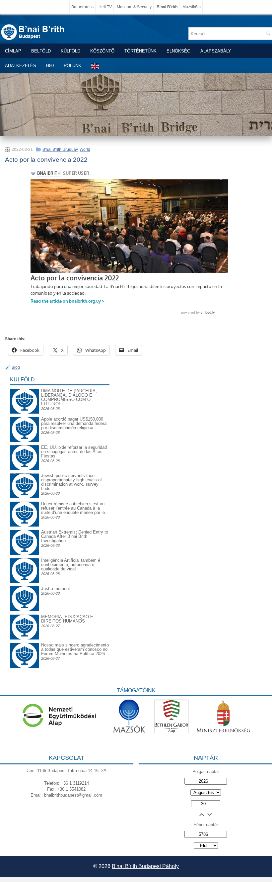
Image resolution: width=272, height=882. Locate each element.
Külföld (70, 51)
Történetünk (140, 51)
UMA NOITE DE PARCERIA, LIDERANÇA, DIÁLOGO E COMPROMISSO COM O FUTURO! (69, 397)
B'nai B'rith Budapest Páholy (145, 866)
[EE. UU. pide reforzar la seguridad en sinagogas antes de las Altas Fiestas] (24, 444)
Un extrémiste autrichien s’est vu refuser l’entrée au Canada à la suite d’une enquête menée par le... (75, 508)
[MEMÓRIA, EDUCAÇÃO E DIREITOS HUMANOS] (24, 619)
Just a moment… (57, 588)
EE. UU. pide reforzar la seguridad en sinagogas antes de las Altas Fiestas (74, 451)
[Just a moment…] (24, 609)
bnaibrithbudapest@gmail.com (73, 795)
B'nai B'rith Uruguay (60, 149)
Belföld (41, 51)
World (85, 149)
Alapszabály (215, 51)
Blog (16, 367)
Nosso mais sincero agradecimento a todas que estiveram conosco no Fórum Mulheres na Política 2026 (75, 649)
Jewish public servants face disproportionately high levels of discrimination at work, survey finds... (71, 482)
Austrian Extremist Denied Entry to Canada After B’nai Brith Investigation (74, 536)
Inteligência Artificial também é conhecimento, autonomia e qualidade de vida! (70, 564)
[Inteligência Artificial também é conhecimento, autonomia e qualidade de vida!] (24, 563)
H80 (50, 65)
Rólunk (72, 65)
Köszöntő (102, 51)
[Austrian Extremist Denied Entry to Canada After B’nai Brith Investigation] (24, 535)
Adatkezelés (20, 65)
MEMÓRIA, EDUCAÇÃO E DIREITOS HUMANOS (67, 619)
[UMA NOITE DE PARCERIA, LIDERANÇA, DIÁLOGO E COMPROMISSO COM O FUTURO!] (24, 393)
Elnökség (178, 51)
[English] (95, 66)
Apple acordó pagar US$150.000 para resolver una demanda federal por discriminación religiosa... (74, 423)
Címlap (13, 51)
